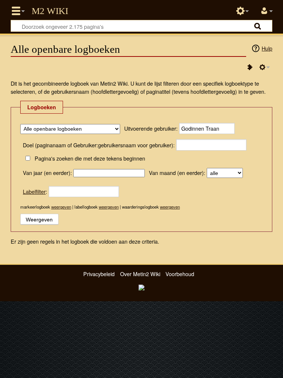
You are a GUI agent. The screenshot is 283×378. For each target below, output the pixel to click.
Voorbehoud (179, 274)
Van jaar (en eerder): (47, 172)
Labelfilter (34, 191)
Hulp (267, 48)
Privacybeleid (99, 274)
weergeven (61, 207)
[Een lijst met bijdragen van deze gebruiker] (250, 67)
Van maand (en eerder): (177, 172)
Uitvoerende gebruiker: (151, 128)
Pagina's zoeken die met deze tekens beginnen (90, 158)
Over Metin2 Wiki (140, 274)
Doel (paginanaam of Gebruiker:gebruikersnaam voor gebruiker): (99, 145)
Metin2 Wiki (50, 11)
